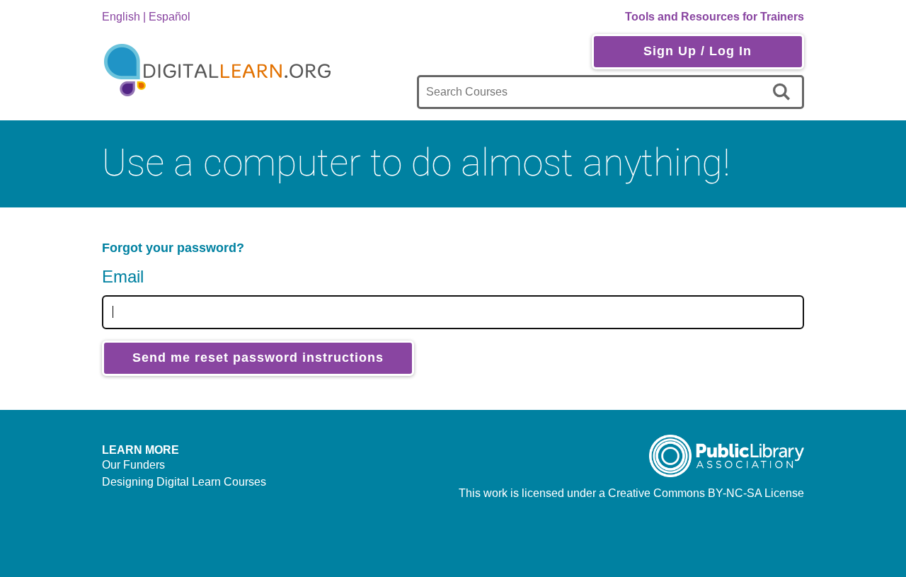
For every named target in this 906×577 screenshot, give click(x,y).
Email (123, 276)
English (121, 17)
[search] (783, 92)
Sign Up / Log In (697, 51)
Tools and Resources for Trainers (714, 17)
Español (169, 17)
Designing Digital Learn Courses (184, 482)
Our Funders (133, 465)
